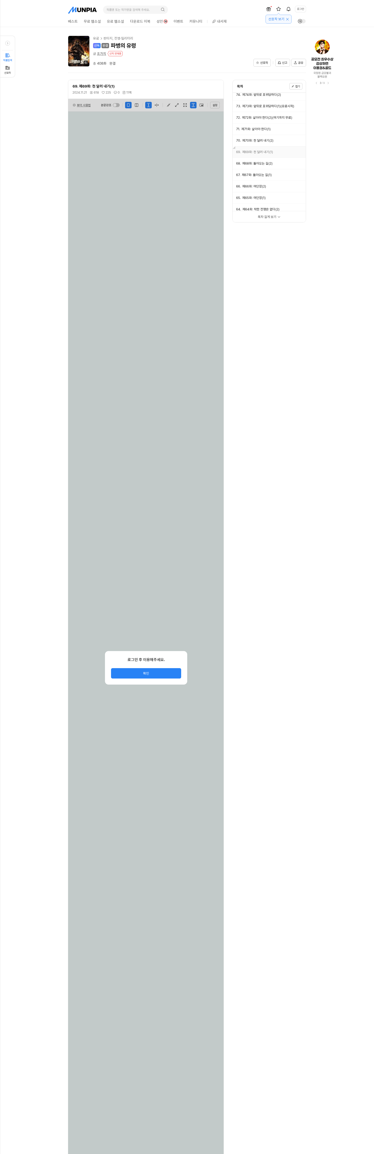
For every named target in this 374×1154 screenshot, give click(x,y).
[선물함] (268, 9)
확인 (146, 673)
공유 (300, 62)
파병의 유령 (123, 45)
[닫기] (287, 19)
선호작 (7, 72)
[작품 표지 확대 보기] (79, 51)
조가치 (101, 54)
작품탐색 (7, 60)
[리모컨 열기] (7, 43)
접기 (297, 86)
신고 (284, 62)
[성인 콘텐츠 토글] (302, 21)
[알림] (288, 9)
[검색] (163, 10)
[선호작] (278, 9)
